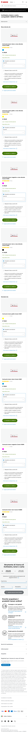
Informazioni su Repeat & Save (9, 81)
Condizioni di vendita (6, 697)
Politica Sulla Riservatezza (7, 700)
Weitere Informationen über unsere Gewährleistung (15, 627)
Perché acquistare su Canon (15, 639)
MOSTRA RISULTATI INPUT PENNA (15, 592)
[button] (18, 577)
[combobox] (14, 5)
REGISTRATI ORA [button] (5, 664)
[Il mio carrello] (23, 2)
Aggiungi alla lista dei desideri (10, 90)
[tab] (7, 571)
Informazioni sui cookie (6, 703)
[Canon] (4, 2)
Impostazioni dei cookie (7, 706)
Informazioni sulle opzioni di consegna (15, 612)
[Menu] (26, 2)
